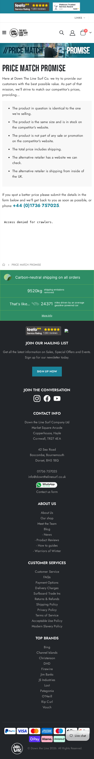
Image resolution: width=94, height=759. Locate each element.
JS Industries (47, 680)
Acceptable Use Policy (47, 620)
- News (47, 534)
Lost (47, 685)
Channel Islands (47, 652)
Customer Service (47, 571)
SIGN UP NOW (47, 371)
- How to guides (47, 545)
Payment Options (47, 582)
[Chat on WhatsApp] (47, 484)
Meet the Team (47, 523)
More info (47, 315)
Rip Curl (47, 701)
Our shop (47, 518)
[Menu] (4, 32)
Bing (47, 647)
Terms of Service (47, 615)
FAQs (47, 577)
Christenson (47, 658)
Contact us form (47, 491)
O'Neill (47, 696)
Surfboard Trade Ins (47, 593)
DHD (47, 663)
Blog (47, 529)
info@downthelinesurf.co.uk (47, 476)
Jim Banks (47, 674)
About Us (47, 512)
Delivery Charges (47, 588)
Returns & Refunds (47, 599)
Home (4, 264)
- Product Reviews (47, 540)
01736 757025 (47, 471)
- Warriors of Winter (47, 551)
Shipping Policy (47, 604)
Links (78, 18)
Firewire (47, 669)
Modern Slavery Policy (47, 626)
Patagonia (47, 690)
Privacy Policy (47, 610)
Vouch (47, 707)
